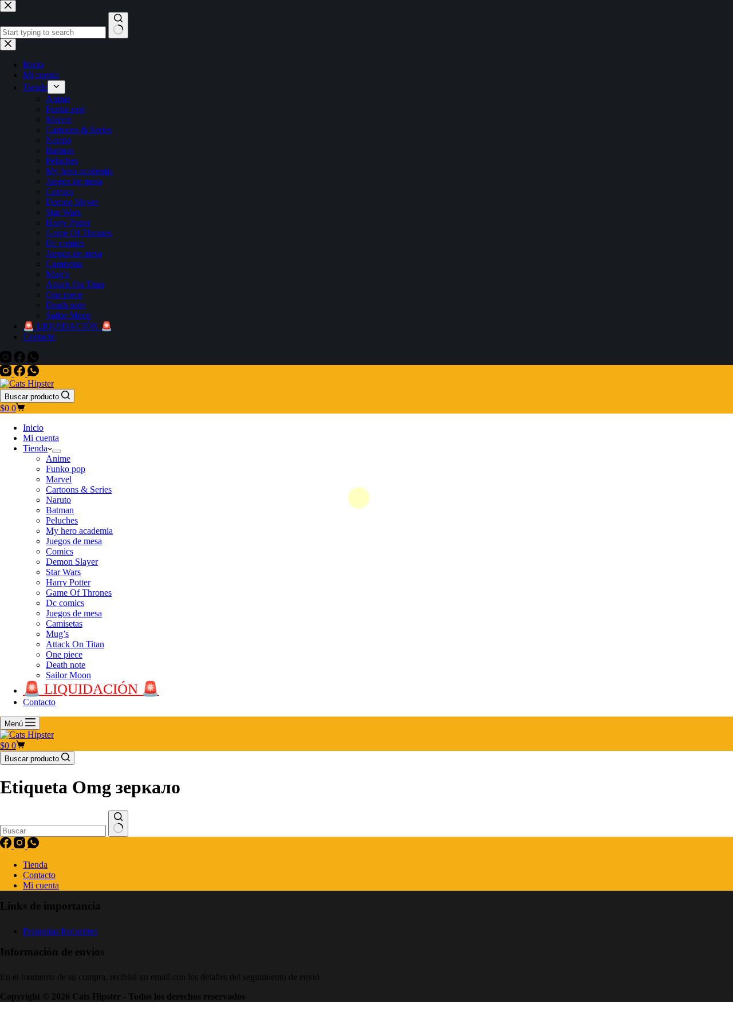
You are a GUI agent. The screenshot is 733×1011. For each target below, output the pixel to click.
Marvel (59, 479)
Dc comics (65, 603)
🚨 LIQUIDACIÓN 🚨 (91, 689)
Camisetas (64, 623)
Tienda (35, 448)
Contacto (39, 702)
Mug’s (57, 634)
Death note (65, 665)
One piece (64, 654)
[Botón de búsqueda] (118, 824)
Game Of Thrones (79, 592)
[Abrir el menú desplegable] (56, 451)
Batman (60, 510)
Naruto (58, 500)
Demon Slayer (72, 562)
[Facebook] (20, 373)
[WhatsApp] (33, 373)
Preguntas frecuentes (60, 931)
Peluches (62, 520)
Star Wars (63, 572)
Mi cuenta (41, 438)
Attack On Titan (75, 644)
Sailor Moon (68, 675)
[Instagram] (7, 373)
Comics (59, 551)
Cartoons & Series (79, 489)
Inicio (33, 427)
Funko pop (65, 469)
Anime (58, 458)
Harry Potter (68, 582)
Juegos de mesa (74, 541)
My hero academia (79, 531)
